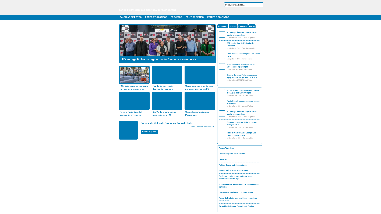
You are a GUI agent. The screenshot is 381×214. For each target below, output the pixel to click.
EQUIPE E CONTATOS (218, 17)
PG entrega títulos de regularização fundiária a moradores (159, 59)
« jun (131, 183)
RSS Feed (253, 17)
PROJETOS (176, 17)
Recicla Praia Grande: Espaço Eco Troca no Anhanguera (131, 115)
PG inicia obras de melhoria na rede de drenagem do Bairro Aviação (134, 89)
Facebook (260, 17)
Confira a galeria (149, 132)
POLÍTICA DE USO (195, 17)
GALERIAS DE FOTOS (131, 17)
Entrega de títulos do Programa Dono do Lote (166, 123)
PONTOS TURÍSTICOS (156, 17)
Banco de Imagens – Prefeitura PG (145, 5)
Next (212, 43)
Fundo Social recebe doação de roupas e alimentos (163, 89)
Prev (123, 43)
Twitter (257, 17)
